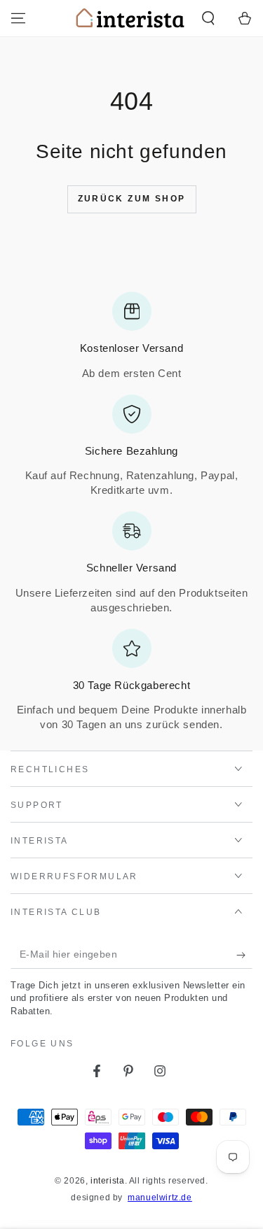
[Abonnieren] (244, 954)
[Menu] (18, 18)
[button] (208, 18)
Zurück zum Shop (132, 199)
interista (107, 1181)
